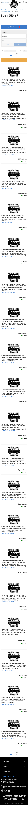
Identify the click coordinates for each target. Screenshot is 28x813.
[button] (9, 754)
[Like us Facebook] (2, 790)
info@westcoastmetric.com (10, 779)
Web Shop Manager (19, 803)
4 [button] (16, 754)
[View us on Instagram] (6, 790)
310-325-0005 (8, 777)
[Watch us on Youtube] (9, 790)
